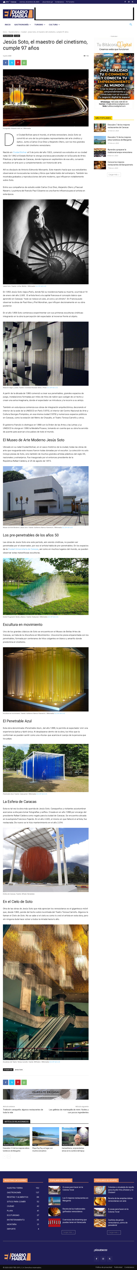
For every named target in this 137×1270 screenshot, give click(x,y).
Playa (35, 1145)
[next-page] (9, 1156)
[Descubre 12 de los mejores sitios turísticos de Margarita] (16, 1136)
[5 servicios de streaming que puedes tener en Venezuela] (54, 1222)
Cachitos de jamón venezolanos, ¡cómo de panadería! (118, 1222)
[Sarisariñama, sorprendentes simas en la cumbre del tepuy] (75, 1136)
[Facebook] (125, 1)
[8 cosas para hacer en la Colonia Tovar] (54, 1190)
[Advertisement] (84, 13)
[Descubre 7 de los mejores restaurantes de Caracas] (100, 128)
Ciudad (23, 32)
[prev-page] (4, 1156)
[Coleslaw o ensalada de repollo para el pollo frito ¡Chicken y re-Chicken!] (100, 1190)
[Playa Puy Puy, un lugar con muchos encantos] (45, 1136)
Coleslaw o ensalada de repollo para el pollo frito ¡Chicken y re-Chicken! (121, 1189)
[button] (131, 24)
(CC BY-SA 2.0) (52, 388)
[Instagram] (128, 1)
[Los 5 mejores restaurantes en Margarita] (54, 1201)
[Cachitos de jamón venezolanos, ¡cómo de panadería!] (100, 1223)
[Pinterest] (18, 62)
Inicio (5, 32)
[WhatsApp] (24, 62)
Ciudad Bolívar (20, 152)
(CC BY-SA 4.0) (53, 617)
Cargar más (113, 174)
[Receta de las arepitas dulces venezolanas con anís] (100, 1201)
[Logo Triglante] (17, 1257)
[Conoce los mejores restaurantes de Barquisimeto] (100, 165)
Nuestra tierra (14, 32)
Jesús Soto (19, 1070)
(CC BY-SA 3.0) (40, 286)
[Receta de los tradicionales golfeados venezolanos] (54, 1212)
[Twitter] (132, 1)
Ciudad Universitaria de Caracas (23, 549)
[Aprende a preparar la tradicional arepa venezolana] (100, 152)
